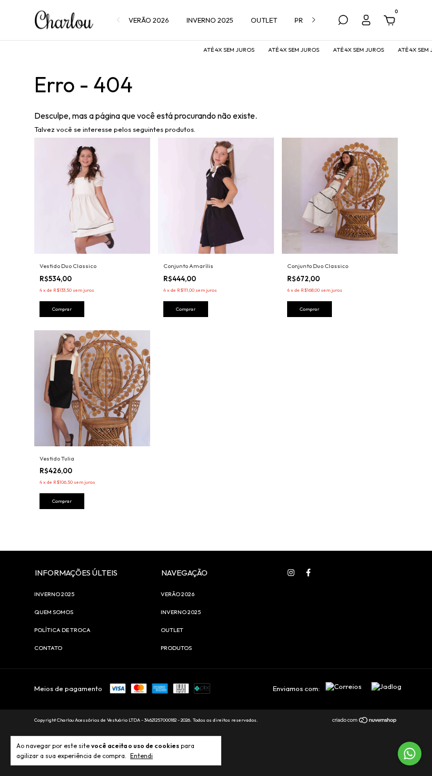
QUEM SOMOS (53, 612)
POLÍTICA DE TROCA (62, 630)
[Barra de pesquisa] (343, 21)
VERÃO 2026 (149, 20)
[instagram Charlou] (291, 573)
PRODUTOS (176, 648)
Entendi (141, 756)
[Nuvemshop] (365, 721)
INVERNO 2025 (209, 20)
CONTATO (48, 648)
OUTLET (264, 20)
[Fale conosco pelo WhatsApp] (409, 753)
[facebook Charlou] (308, 573)
